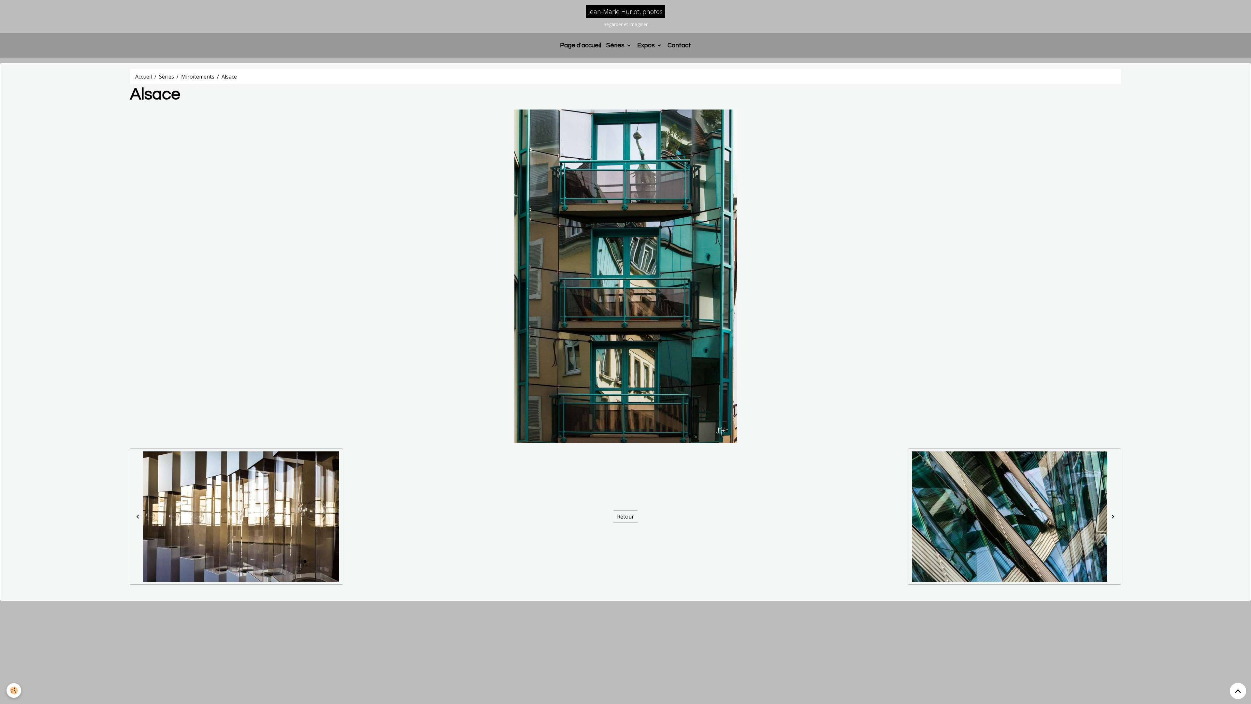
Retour (625, 516)
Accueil (143, 76)
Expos (646, 45)
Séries (616, 45)
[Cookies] (14, 690)
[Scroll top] (1238, 691)
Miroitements (197, 76)
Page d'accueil (580, 45)
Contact (679, 45)
